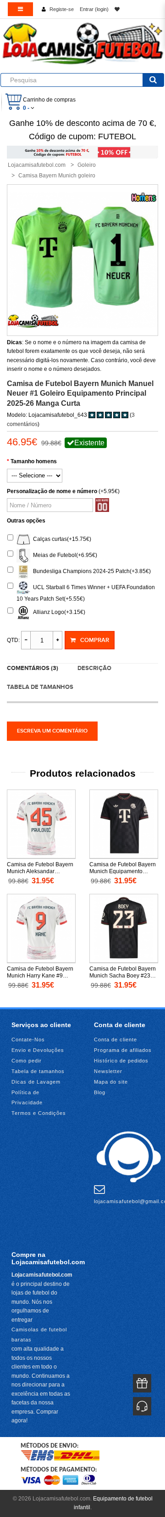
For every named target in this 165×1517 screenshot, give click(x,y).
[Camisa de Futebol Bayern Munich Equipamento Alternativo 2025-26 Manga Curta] (124, 824)
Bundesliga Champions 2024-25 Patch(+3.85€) (90, 571)
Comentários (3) (32, 668)
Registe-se (62, 9)
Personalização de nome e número (52, 491)
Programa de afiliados (123, 1050)
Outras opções (26, 520)
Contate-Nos (28, 1039)
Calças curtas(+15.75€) (60, 539)
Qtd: (13, 640)
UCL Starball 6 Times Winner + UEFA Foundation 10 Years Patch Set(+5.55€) (85, 593)
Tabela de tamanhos (40, 687)
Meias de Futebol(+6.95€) (63, 555)
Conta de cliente (115, 1039)
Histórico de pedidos (121, 1060)
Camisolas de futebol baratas (39, 1334)
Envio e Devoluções (37, 1050)
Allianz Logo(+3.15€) (57, 612)
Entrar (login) (94, 9)
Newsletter (108, 1071)
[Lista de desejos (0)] (117, 9)
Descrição (94, 668)
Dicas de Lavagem (35, 1082)
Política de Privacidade (27, 1097)
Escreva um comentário (52, 730)
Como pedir (26, 1060)
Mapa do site (111, 1082)
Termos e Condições (38, 1113)
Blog (99, 1092)
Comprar (94, 640)
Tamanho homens (34, 461)
